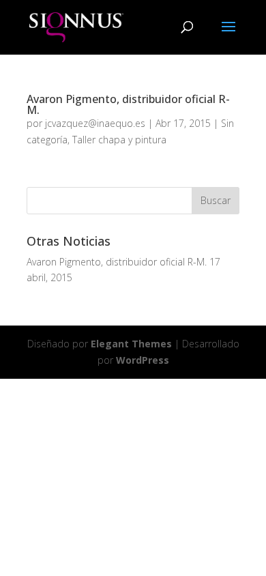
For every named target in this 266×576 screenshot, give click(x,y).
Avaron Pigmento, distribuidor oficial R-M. (128, 104)
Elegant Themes (131, 343)
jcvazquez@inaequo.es (95, 123)
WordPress (142, 360)
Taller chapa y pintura (119, 139)
